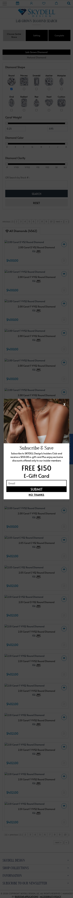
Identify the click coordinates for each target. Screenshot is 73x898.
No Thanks (36, 494)
